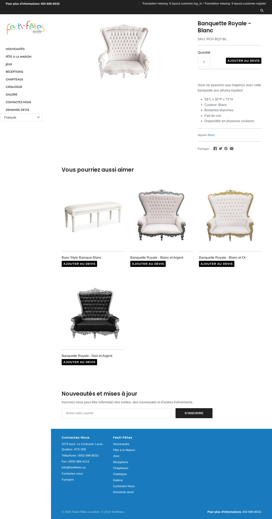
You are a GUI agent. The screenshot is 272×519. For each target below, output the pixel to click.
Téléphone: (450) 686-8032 (80, 455)
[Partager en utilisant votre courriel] (232, 148)
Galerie (11, 94)
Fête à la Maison (18, 56)
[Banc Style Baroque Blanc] (93, 215)
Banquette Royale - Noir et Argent (87, 356)
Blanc (211, 135)
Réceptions (14, 72)
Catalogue (14, 87)
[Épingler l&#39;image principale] (226, 148)
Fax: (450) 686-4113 (75, 461)
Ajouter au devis (244, 60)
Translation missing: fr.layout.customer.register (235, 3)
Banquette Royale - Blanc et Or (222, 257)
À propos (68, 479)
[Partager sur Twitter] (220, 148)
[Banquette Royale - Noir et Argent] (93, 313)
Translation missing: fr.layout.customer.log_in (172, 3)
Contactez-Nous (18, 102)
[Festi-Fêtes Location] (25, 28)
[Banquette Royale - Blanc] (124, 52)
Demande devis (17, 110)
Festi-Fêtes (122, 438)
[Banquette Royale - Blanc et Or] (230, 215)
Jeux (9, 64)
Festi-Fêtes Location (85, 511)
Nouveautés (15, 49)
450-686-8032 (33, 3)
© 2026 (67, 511)
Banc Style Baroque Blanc (81, 257)
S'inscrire (194, 413)
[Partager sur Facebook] (215, 148)
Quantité (204, 52)
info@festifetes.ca (74, 467)
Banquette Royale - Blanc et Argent (156, 257)
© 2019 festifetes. (113, 511)
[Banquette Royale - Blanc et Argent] (161, 215)
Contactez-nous (72, 473)
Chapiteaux (14, 79)
